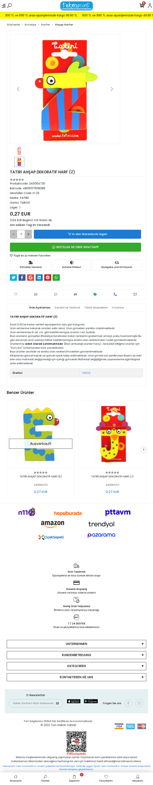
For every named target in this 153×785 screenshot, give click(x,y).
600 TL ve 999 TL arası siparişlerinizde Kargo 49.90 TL (111, 15)
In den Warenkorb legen (89, 234)
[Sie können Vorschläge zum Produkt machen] (136, 294)
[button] (18, 89)
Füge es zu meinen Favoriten (32, 255)
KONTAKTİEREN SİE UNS (76, 677)
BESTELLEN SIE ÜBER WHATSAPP (77, 247)
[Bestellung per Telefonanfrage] (116, 294)
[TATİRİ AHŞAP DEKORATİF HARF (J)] (52, 435)
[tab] (39, 308)
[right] (143, 449)
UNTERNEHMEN (76, 644)
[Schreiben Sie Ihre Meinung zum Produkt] (56, 294)
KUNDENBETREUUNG (76, 655)
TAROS (86, 373)
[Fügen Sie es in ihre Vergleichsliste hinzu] (76, 294)
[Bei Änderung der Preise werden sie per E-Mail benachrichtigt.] (96, 294)
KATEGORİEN (76, 666)
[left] (9, 449)
